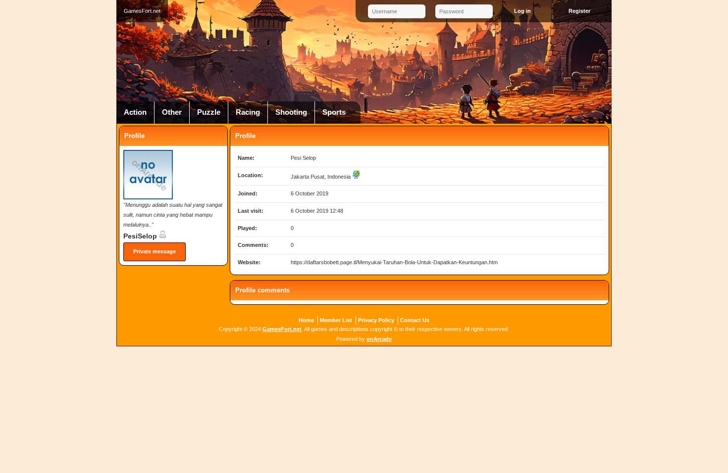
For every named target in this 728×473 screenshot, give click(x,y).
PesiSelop (141, 236)
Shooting (291, 112)
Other (172, 112)
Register (579, 11)
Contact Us (414, 320)
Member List (336, 320)
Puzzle (208, 112)
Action (135, 112)
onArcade (379, 339)
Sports (334, 112)
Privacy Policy (376, 320)
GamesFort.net (282, 329)
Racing (248, 112)
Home (306, 320)
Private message (154, 251)
